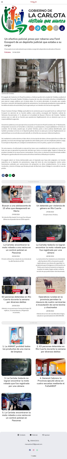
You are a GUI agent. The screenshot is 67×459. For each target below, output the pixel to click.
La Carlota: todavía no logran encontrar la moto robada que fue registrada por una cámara (51, 248)
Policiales (7, 52)
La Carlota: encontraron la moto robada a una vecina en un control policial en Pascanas (16, 248)
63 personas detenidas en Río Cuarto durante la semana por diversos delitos (16, 299)
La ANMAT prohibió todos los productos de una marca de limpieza (16, 349)
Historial (35, 435)
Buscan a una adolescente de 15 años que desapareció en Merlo (16, 208)
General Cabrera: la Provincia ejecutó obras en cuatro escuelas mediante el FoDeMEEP (50, 382)
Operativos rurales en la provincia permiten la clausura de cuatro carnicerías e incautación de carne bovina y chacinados (50, 302)
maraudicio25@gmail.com (33, 444)
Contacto (22, 435)
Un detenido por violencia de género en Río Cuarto (50, 207)
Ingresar (47, 435)
